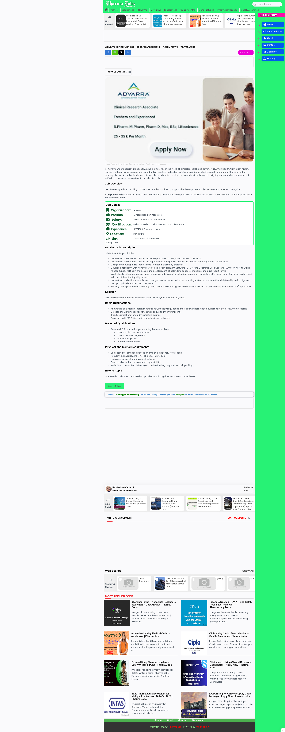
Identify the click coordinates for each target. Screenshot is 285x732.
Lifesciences (170, 9)
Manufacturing (206, 9)
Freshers (114, 9)
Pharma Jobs (176, 726)
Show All (248, 570)
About (170, 720)
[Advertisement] (179, 447)
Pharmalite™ (202, 726)
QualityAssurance (250, 9)
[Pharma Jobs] (120, 4)
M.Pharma (156, 9)
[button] (254, 4)
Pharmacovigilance (227, 9)
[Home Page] (106, 10)
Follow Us (244, 52)
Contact (182, 720)
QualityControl (187, 9)
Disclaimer (198, 720)
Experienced (128, 9)
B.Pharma (142, 9)
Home (158, 720)
